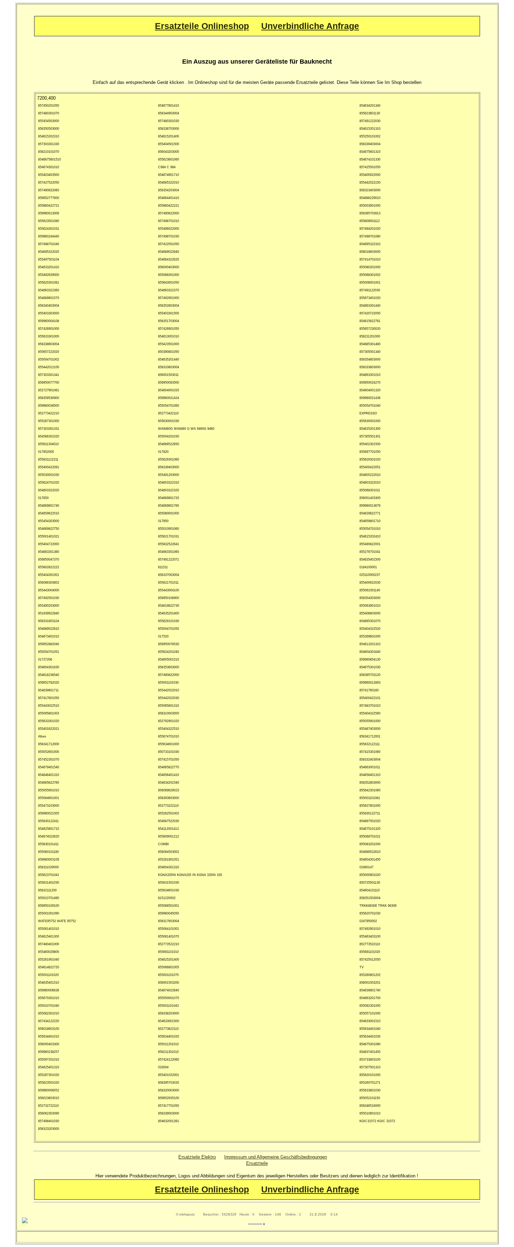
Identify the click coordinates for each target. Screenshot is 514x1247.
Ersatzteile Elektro (197, 1157)
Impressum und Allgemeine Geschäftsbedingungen (275, 1157)
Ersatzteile (257, 1163)
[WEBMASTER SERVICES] (257, 1223)
